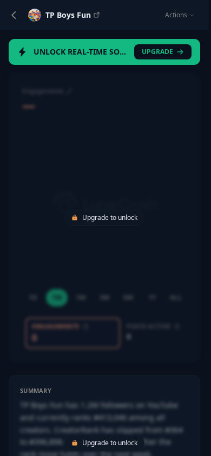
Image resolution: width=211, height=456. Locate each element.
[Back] (14, 15)
